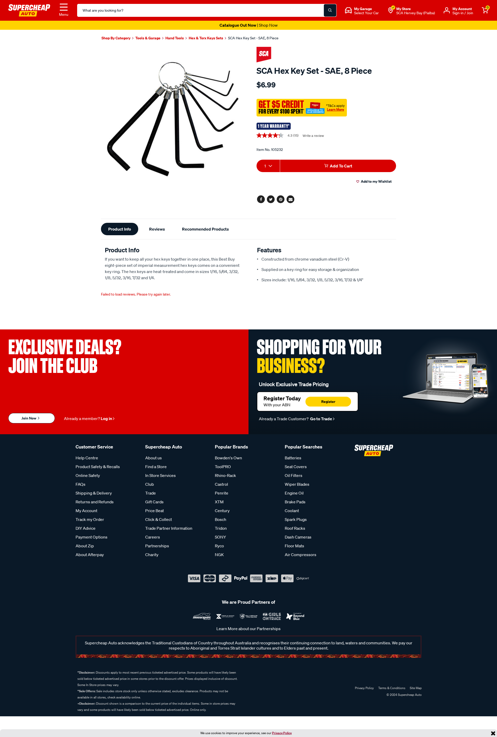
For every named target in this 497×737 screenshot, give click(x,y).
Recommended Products (205, 229)
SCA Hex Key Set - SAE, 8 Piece (253, 38)
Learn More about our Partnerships (248, 628)
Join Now (29, 418)
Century (222, 510)
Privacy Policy (282, 733)
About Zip (85, 545)
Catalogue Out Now (249, 25)
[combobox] (268, 166)
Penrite (221, 493)
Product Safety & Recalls (98, 466)
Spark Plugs (296, 519)
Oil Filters (293, 475)
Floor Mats (294, 545)
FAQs (80, 484)
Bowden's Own (228, 457)
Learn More (335, 109)
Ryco (219, 545)
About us (153, 457)
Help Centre (87, 457)
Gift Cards (154, 501)
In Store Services (160, 475)
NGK (219, 554)
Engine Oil (294, 493)
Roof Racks (295, 528)
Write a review (313, 135)
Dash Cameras (298, 537)
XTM (219, 501)
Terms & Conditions (391, 688)
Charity (151, 554)
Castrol (221, 484)
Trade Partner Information (168, 528)
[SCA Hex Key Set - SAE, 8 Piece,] (173, 119)
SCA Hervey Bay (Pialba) (415, 13)
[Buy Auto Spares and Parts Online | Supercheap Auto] (29, 9)
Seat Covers (296, 466)
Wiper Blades (297, 484)
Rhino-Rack (225, 475)
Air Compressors (300, 554)
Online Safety (88, 475)
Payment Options (91, 537)
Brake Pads (295, 501)
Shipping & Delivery (94, 493)
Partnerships (157, 545)
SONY (220, 537)
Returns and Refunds (95, 501)
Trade (150, 493)
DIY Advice (86, 528)
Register (328, 401)
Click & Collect (158, 519)
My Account (86, 510)
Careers (152, 537)
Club (149, 484)
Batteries (293, 457)
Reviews (157, 229)
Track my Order (90, 519)
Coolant (292, 510)
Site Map (416, 688)
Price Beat (154, 510)
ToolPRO (223, 466)
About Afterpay (90, 554)
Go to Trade (320, 418)
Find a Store (156, 466)
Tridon (221, 528)
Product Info (119, 229)
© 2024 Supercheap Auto (404, 694)
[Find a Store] (390, 10)
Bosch (220, 519)
